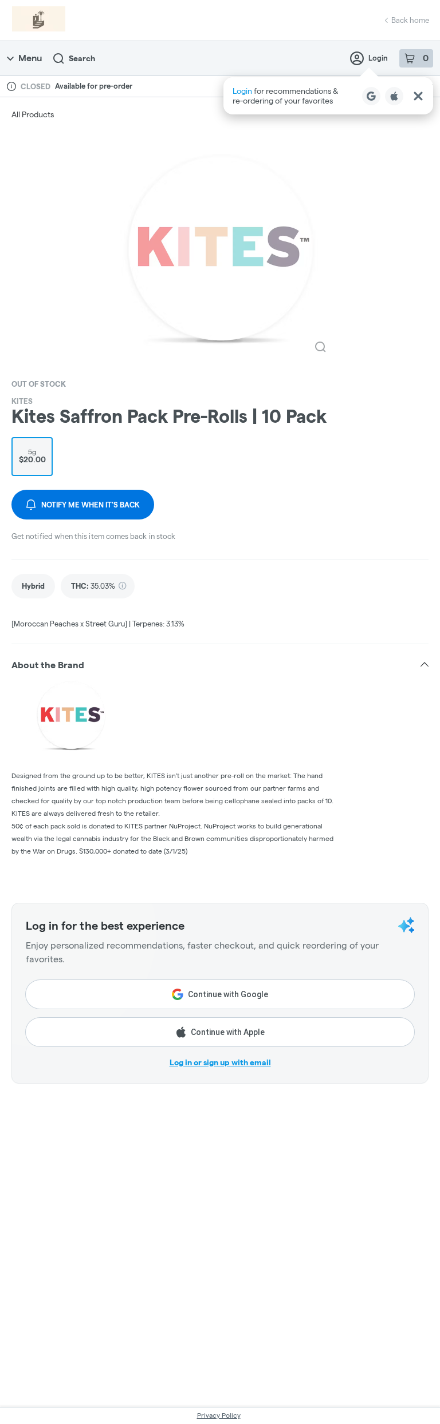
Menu (30, 58)
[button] (328, 95)
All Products (32, 114)
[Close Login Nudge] (418, 96)
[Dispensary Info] (11, 86)
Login (378, 58)
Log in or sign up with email (220, 1062)
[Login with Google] (371, 96)
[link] (33, 586)
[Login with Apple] (394, 96)
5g (32, 456)
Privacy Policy (219, 1415)
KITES (22, 401)
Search (82, 58)
